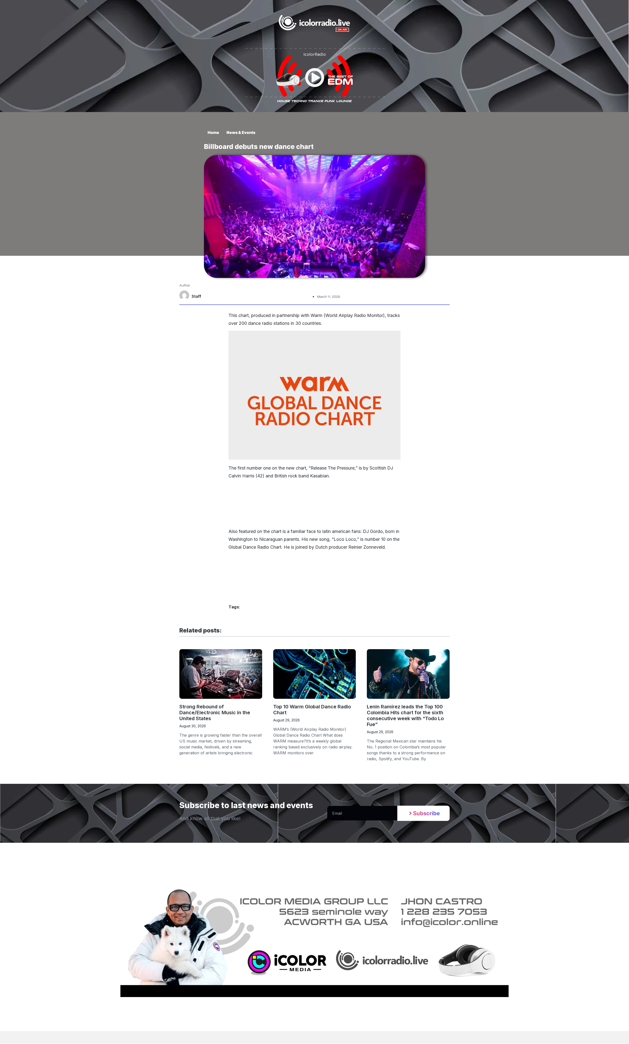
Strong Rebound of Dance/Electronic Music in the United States (214, 712)
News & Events (241, 132)
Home (213, 132)
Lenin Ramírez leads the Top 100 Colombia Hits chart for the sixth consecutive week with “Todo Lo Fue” (405, 715)
